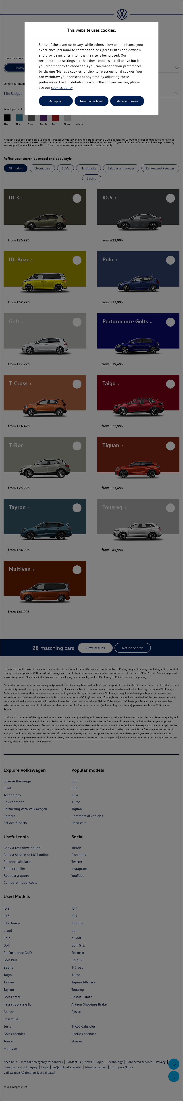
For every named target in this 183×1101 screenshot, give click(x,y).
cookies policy (62, 87)
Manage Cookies (127, 101)
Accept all (55, 101)
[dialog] (91, 550)
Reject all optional (91, 101)
